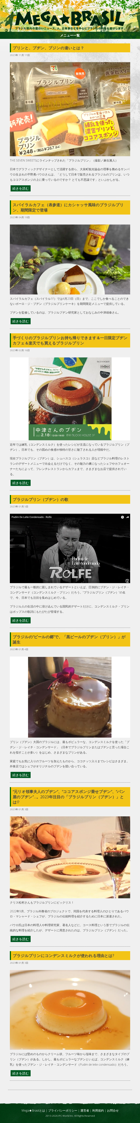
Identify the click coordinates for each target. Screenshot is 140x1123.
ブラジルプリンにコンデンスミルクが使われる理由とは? (63, 955)
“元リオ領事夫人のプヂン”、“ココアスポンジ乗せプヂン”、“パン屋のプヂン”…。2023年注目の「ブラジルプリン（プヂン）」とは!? (69, 797)
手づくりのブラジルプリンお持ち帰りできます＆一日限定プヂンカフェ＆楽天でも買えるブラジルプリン (70, 340)
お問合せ (113, 1110)
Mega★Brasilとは (33, 1110)
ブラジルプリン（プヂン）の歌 (40, 499)
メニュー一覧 (70, 35)
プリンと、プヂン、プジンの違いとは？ (50, 47)
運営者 (84, 1110)
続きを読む (20, 188)
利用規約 (98, 1110)
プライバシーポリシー (62, 1110)
